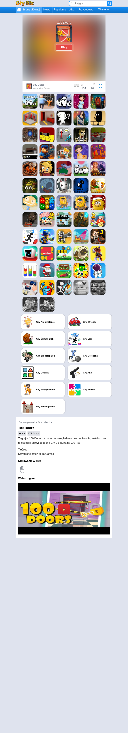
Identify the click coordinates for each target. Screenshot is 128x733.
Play (64, 47)
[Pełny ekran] (101, 87)
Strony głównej (31, 9)
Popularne (60, 9)
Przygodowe (85, 9)
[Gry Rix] (25, 3)
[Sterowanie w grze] (76, 87)
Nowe (46, 9)
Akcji (72, 9)
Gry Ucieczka (45, 422)
